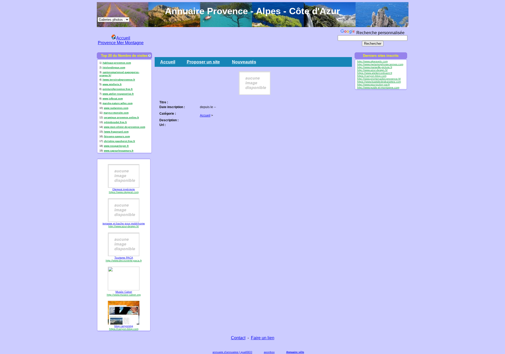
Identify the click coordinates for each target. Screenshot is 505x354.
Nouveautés (244, 62)
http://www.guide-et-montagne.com (378, 87)
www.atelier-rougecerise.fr (118, 94)
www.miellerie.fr (112, 84)
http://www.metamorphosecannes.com (380, 64)
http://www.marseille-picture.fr (374, 67)
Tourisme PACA (123, 257)
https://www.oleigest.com (124, 192)
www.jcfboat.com (113, 98)
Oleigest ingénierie (123, 189)
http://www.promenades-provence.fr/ (379, 78)
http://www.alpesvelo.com (372, 61)
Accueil (167, 62)
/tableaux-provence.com (117, 63)
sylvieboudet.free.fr (115, 122)
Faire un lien (262, 338)
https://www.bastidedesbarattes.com (379, 81)
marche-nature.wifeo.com (118, 103)
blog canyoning (123, 326)
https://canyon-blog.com (123, 328)
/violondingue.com (114, 67)
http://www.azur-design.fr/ (123, 226)
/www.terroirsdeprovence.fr (119, 79)
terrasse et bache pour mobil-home (124, 223)
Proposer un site (203, 62)
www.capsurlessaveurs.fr (119, 150)
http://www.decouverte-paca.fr (124, 260)
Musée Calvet (123, 291)
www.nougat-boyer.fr (116, 146)
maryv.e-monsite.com (116, 113)
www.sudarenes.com (116, 108)
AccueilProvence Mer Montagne (121, 40)
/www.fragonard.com (116, 131)
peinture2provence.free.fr (118, 89)
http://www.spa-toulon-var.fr (373, 84)
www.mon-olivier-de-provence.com (124, 127)
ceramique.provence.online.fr (121, 117)
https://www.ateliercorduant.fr (374, 73)
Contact (238, 338)
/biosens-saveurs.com (117, 136)
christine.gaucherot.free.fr (119, 141)
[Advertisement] (241, 40)
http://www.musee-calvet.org (124, 294)
